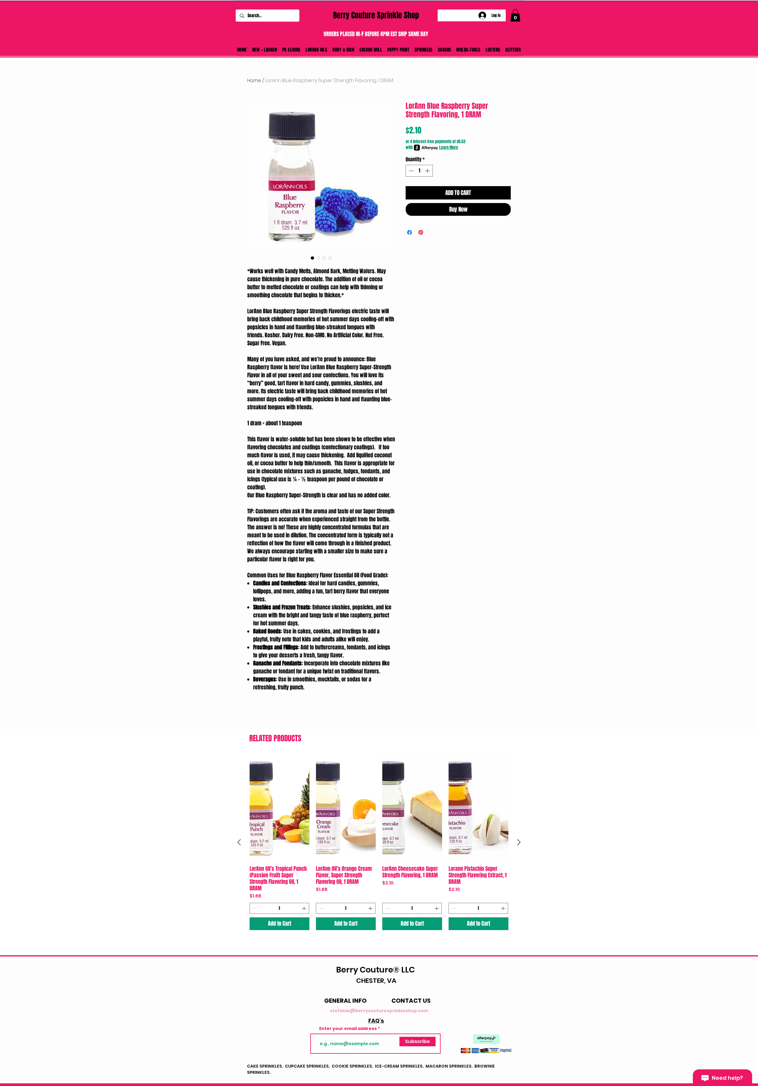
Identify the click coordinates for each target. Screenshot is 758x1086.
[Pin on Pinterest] (420, 232)
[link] (515, 15)
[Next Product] (519, 842)
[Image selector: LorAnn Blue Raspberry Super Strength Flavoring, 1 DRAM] (318, 258)
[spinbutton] (419, 170)
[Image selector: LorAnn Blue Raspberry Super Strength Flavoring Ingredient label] (330, 258)
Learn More (448, 148)
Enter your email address (348, 1028)
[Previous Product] (239, 842)
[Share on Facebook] (409, 232)
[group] (379, 842)
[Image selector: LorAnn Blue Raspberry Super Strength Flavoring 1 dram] (312, 258)
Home (254, 80)
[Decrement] (411, 170)
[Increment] (428, 170)
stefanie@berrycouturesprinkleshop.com (379, 1011)
